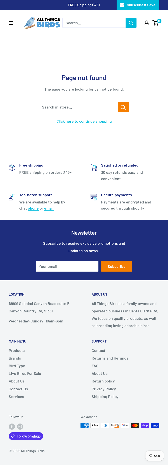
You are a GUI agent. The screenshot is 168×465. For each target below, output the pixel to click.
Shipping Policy (105, 396)
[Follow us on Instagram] (20, 426)
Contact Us (18, 388)
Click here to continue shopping (84, 121)
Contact (98, 350)
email (49, 208)
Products (17, 350)
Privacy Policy (104, 388)
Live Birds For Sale (25, 373)
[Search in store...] (123, 107)
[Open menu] (11, 23)
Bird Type (17, 365)
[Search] (131, 23)
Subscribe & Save (141, 5)
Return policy (103, 381)
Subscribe (117, 266)
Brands (15, 358)
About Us (17, 381)
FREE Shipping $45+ (84, 5)
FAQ (95, 365)
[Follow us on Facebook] (12, 426)
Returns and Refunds (110, 358)
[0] (155, 23)
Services (16, 396)
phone (33, 208)
